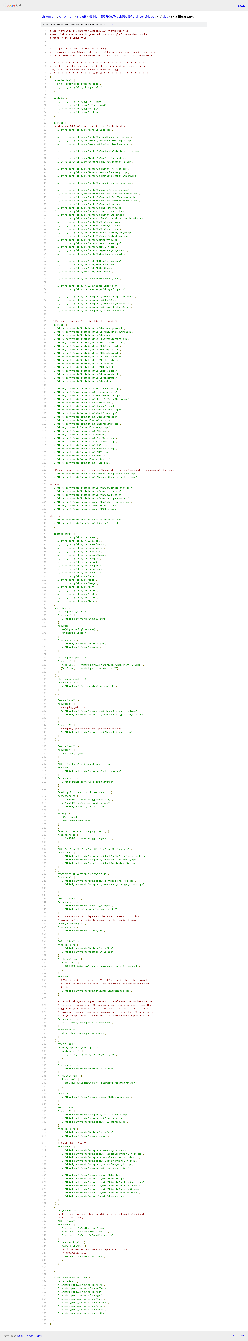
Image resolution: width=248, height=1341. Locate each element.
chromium (48, 16)
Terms (39, 1335)
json (242, 1335)
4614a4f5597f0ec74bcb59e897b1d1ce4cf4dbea (122, 16)
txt (234, 1335)
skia (165, 16)
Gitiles (20, 1335)
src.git (81, 16)
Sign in (241, 5)
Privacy (29, 1335)
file (110, 24)
